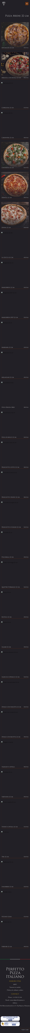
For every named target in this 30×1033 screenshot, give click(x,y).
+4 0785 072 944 (17, 997)
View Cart (25, 1030)
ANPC (15, 985)
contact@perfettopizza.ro (17, 1000)
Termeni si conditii (15, 987)
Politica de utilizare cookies (15, 990)
